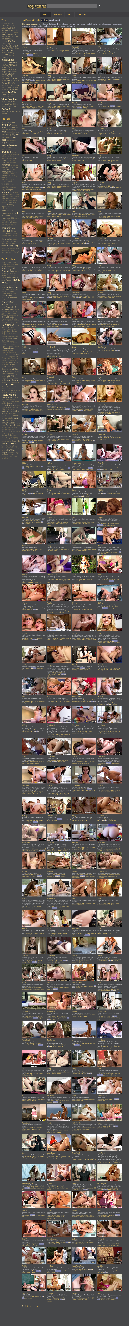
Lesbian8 (12, 62)
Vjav (3, 104)
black (12, 143)
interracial (5, 199)
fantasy (14, 178)
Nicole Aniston (8, 397)
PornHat (13, 78)
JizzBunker (8, 59)
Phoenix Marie (8, 405)
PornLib (16, 81)
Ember (14, 331)
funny (3, 186)
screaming (5, 237)
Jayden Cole (12, 345)
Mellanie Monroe (7, 387)
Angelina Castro (7, 285)
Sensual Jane (12, 427)
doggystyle (6, 172)
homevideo (10, 195)
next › (37, 1306)
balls (108, 1046)
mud (34, 55)
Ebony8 (11, 39)
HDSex (11, 50)
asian (8, 127)
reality (16, 231)
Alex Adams (11, 266)
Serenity (4, 429)
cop (91, 159)
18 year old (5, 122)
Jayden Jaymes (7, 347)
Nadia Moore (9, 394)
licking (11, 205)
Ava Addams (11, 298)
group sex (12, 188)
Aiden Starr (10, 264)
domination (62, 638)
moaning (14, 216)
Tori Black (12, 448)
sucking (12, 243)
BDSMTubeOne (7, 32)
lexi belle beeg (63, 24)
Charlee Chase (6, 319)
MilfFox (14, 72)
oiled (3, 222)
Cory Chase (8, 325)
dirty (27, 793)
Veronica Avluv (7, 455)
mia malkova (81, 24)
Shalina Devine (8, 431)
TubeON (5, 95)
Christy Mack (6, 323)
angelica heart (80, 933)
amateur (6, 124)
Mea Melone (15, 382)
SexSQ (4, 87)
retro (114, 820)
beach (56, 355)
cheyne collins (51, 581)
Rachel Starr (10, 407)
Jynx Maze (5, 357)
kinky (10, 200)
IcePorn (5, 57)
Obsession (11, 401)
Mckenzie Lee (6, 382)
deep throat (62, 736)
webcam (5, 252)
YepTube (16, 111)
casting (14, 152)
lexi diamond (53, 24)
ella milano (115, 606)
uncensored (5, 250)
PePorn (4, 76)
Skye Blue (9, 437)
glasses (99, 581)
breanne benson (88, 189)
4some (78, 638)
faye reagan (61, 26)
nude (14, 220)
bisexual (107, 733)
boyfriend (28, 466)
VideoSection (9, 99)
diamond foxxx (29, 1186)
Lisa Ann (10, 376)
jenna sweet (111, 468)
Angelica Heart (13, 283)
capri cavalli (50, 383)
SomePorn (5, 90)
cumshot (6, 165)
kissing (15, 200)
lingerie (4, 207)
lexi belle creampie (105, 24)
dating (33, 466)
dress (81, 523)
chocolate (75, 581)
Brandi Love (7, 304)
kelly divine (78, 1189)
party (54, 1244)
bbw (17, 132)
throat (3, 248)
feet (3, 180)
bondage (4, 148)
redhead (5, 233)
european (5, 176)
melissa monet (101, 1018)
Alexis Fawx (8, 271)
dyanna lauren (101, 297)
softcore (15, 239)
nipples (9, 220)
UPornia (10, 97)
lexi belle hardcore (43, 26)
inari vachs (38, 1186)
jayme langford (36, 522)
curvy (7, 167)
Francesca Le (12, 335)
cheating (4, 154)
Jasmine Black (7, 343)
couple (9, 158)
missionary (6, 216)
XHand (15, 104)
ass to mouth (37, 106)
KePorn (4, 62)
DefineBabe (6, 37)
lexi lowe (69, 26)
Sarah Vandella (8, 423)
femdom (4, 182)
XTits (13, 106)
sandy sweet (112, 1075)
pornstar (6, 228)
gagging (40, 410)
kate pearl (81, 935)
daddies (83, 789)
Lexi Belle (16, 371)
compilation (10, 156)
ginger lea (90, 986)
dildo (13, 169)
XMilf (3, 106)
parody (32, 1188)
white (14, 252)
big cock (78, 53)
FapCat (11, 41)
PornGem (5, 78)
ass (13, 127)
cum (3, 162)
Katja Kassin (12, 360)
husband (11, 196)
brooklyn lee (28, 933)
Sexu (10, 87)
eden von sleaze (112, 959)
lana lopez (65, 760)
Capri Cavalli (6, 313)
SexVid (15, 87)
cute (11, 167)
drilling (36, 582)
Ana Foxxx (6, 280)
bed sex (49, 80)
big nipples (108, 876)
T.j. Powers (12, 443)
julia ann (103, 1016)
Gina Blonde (7, 339)
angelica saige (29, 53)
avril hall (32, 1073)
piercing (11, 226)
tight (7, 248)
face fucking (13, 176)
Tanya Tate (5, 446)
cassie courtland (90, 700)
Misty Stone (10, 389)
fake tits (8, 178)
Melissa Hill (8, 384)
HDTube (5, 53)
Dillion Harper (6, 331)
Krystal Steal (6, 369)
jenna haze (32, 26)
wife (18, 252)
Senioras (5, 85)
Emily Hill (5, 333)
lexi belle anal (43, 24)
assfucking (12, 129)
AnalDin (14, 30)
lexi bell (38, 466)
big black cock (7, 137)
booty (10, 148)
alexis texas (109, 668)
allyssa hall (104, 552)
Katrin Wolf (5, 362)
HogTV (5, 55)
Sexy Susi (11, 429)
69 (101, 523)
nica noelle (106, 525)
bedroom (27, 269)
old (6, 222)
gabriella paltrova (60, 672)
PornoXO (6, 83)
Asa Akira (11, 292)
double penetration (114, 1245)
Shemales (82, 14)
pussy (10, 231)
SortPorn (14, 90)
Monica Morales (8, 391)
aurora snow (79, 986)
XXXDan (6, 108)
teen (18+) (12, 245)
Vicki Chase (13, 457)
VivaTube (12, 102)
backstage (110, 132)
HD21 (4, 51)
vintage (12, 250)
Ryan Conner (6, 416)
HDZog (11, 53)
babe (4, 132)
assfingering (50, 1216)
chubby (10, 154)
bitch (51, 987)
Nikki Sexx (9, 399)
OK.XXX (11, 74)
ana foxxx (104, 1161)
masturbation (7, 211)
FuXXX (15, 46)
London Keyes (7, 378)
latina (10, 202)
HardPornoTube (7, 48)
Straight (45, 14)
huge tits (5, 197)
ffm (89, 190)
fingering (5, 184)
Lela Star (9, 371)
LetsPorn (5, 65)
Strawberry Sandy (11, 439)
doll (78, 876)
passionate (5, 226)
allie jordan (53, 611)
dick (9, 169)
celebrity (62, 1045)
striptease (5, 243)
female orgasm (10, 180)
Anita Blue (5, 289)
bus (103, 1162)
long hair (10, 207)
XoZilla (8, 106)
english (60, 468)
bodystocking (86, 1129)
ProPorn (14, 83)
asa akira (53, 819)
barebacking (11, 132)
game (42, 933)
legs (14, 202)
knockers (4, 202)
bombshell (67, 579)
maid (35, 493)
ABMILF (5, 28)
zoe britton (62, 962)
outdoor (8, 224)
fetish (10, 182)
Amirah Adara (12, 277)
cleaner (58, 1156)
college (4, 156)
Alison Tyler (6, 275)
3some (12, 122)
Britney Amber (8, 309)
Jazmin (16, 346)
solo (3, 241)
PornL (10, 81)
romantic (4, 235)
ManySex (13, 65)
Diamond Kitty (12, 329)
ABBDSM (5, 26)
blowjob (13, 145)
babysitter (106, 523)
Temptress (13, 446)
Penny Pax (11, 403)
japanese (13, 199)
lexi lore (53, 26)
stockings (14, 241)
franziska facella (26, 522)
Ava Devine (5, 300)
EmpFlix (4, 41)
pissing (17, 226)
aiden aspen (28, 960)
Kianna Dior (5, 364)
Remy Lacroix (10, 409)
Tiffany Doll (5, 448)
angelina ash (104, 669)
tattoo (4, 246)
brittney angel (65, 382)
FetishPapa (7, 43)
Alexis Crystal (8, 268)
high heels (36, 187)
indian (17, 196)
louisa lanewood (90, 876)
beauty (8, 135)
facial (4, 178)
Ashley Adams (7, 293)
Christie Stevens (13, 321)
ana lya (115, 324)
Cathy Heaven (13, 315)
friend (16, 184)
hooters (17, 194)
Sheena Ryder (7, 435)
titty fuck (12, 248)
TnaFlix (12, 92)
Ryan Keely (15, 416)
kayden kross (117, 24)
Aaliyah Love (6, 262)
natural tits (11, 218)
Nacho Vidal (12, 392)
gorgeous (111, 272)
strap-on (80, 669)
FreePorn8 (6, 46)
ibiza (59, 356)
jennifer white (89, 1159)
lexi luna (72, 24)
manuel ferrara (105, 1299)
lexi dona (24, 26)
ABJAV (12, 26)
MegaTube (6, 72)
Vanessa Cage (13, 453)
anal (4, 127)
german (15, 186)
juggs (6, 200)
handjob (9, 190)
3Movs (11, 24)
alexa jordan (84, 638)
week (57, 20)
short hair (88, 790)
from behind (36, 133)
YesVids (5, 113)
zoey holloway (34, 82)
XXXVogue (6, 111)
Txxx (12, 95)
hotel (28, 382)
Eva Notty (5, 335)
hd (13, 192)
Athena (9, 295)
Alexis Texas (11, 273)
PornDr (10, 76)
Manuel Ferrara (11, 380)
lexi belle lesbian (92, 24)
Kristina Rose (11, 367)
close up (16, 154)
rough (10, 235)
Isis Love (12, 341)
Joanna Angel (11, 352)
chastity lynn (55, 523)
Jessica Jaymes (7, 351)
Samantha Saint (7, 418)
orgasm (15, 222)
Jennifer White (8, 349)
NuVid (4, 74)
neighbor (49, 1244)
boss (41, 549)
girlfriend (5, 188)
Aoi (11, 289)
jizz (3, 200)
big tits (5, 142)
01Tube (4, 24)
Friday (4, 337)
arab (77, 1043)
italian (76, 935)
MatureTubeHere (9, 69)
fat (18, 178)
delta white (81, 1159)
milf (16, 213)
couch (23, 133)
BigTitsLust (12, 34)
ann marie (110, 1161)
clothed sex (50, 52)
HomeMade (12, 55)
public (4, 231)
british (8, 149)
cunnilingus (14, 165)
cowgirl (16, 158)
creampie (6, 160)
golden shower (101, 413)
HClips (16, 48)
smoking (74, 669)
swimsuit (105, 1128)
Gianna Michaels (12, 337)
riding (10, 233)
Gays (70, 14)
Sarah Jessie (10, 420)
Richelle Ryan (8, 411)
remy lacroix (106, 642)
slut (3, 239)
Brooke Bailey (12, 311)
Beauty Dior (8, 302)
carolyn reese (86, 326)
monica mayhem (60, 469)
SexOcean (14, 85)
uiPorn (4, 97)
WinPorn (8, 104)
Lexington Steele (8, 374)
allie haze (53, 79)
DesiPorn (15, 37)
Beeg (4, 34)
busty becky (108, 1162)
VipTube (5, 102)
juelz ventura (83, 440)
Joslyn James (6, 355)
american (15, 125)
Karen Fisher (11, 358)
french (12, 184)
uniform (30, 495)
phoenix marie (26, 1272)
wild (3, 254)
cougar (4, 158)
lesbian (5, 205)
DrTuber (5, 39)
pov (13, 228)
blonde (5, 145)
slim (57, 326)
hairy (3, 190)
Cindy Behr (14, 323)
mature (5, 213)
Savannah (11, 425)
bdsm (3, 135)
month (51, 20)
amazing (103, 1126)
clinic (33, 1129)
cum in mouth (11, 162)
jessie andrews (105, 990)
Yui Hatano (5, 458)
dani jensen (92, 639)
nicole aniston (76, 877)
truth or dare (116, 493)
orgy (3, 224)
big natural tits (11, 140)
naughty (4, 220)
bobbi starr (55, 245)
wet (10, 252)
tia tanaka (106, 352)
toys (17, 248)
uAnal (16, 95)
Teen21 (4, 92)
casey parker (59, 906)
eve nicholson (113, 579)
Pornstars (58, 14)
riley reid (113, 642)
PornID (4, 81)
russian (15, 235)
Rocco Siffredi (11, 414)
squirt (8, 241)
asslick (112, 703)
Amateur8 (6, 30)
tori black (54, 820)
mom (4, 218)
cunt (3, 167)
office (54, 297)
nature (17, 218)
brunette (6, 151)
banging (112, 1046)
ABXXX (11, 28)
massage (5, 208)
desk (76, 82)
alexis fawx (53, 933)
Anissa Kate (12, 287)
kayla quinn (56, 409)
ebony (12, 174)
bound (103, 243)
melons (10, 213)
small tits (8, 239)
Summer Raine (6, 441)
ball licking (58, 701)
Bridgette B (11, 307)
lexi (75, 26)
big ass (16, 134)
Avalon (12, 300)
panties (13, 224)
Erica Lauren (13, 333)
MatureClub (7, 67)
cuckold (12, 160)
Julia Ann (15, 355)
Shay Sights (10, 433)
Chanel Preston (8, 317)
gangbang (9, 186)
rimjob (15, 233)
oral (10, 222)
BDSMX (16, 32)
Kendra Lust (13, 362)
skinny (17, 237)
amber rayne (79, 874)
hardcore (6, 192)
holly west (30, 1045)
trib (104, 1100)
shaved (11, 237)
